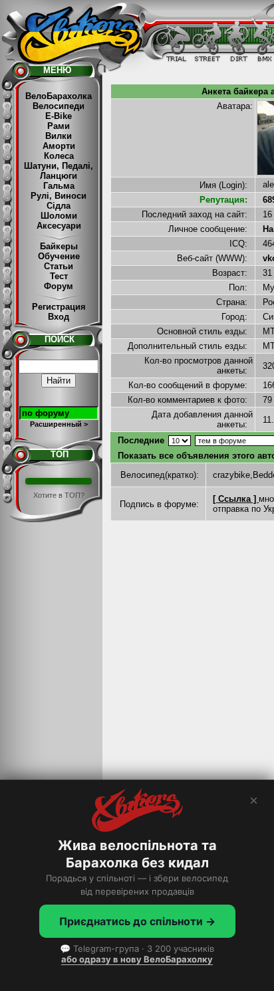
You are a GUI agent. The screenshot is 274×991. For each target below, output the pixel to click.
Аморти (59, 146)
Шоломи (59, 216)
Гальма (58, 186)
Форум (58, 286)
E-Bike (58, 116)
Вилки (58, 136)
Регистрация (59, 307)
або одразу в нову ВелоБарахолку (137, 959)
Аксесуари (59, 226)
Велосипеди (58, 106)
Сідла (58, 206)
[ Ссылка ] (236, 499)
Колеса (59, 156)
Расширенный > (59, 424)
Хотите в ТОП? (58, 495)
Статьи (58, 266)
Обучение (59, 256)
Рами (58, 126)
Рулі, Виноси (58, 196)
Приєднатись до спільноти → (137, 921)
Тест (59, 276)
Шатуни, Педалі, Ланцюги (58, 171)
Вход (58, 317)
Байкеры (59, 246)
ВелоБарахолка (58, 96)
